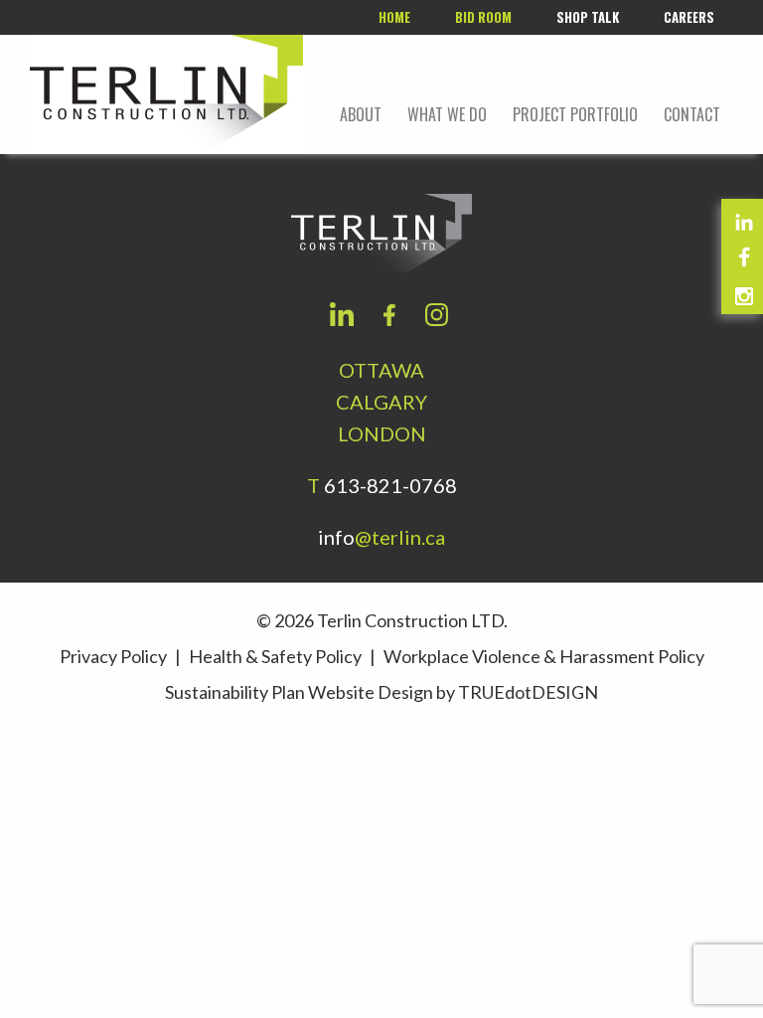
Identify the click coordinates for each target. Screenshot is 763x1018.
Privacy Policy (113, 656)
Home (394, 17)
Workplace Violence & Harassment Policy (543, 656)
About (361, 114)
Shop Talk (587, 17)
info (381, 537)
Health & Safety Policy (275, 656)
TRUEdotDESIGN (528, 692)
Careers (689, 17)
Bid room (483, 17)
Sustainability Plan (235, 692)
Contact (692, 114)
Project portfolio (575, 114)
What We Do (447, 114)
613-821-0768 (390, 485)
